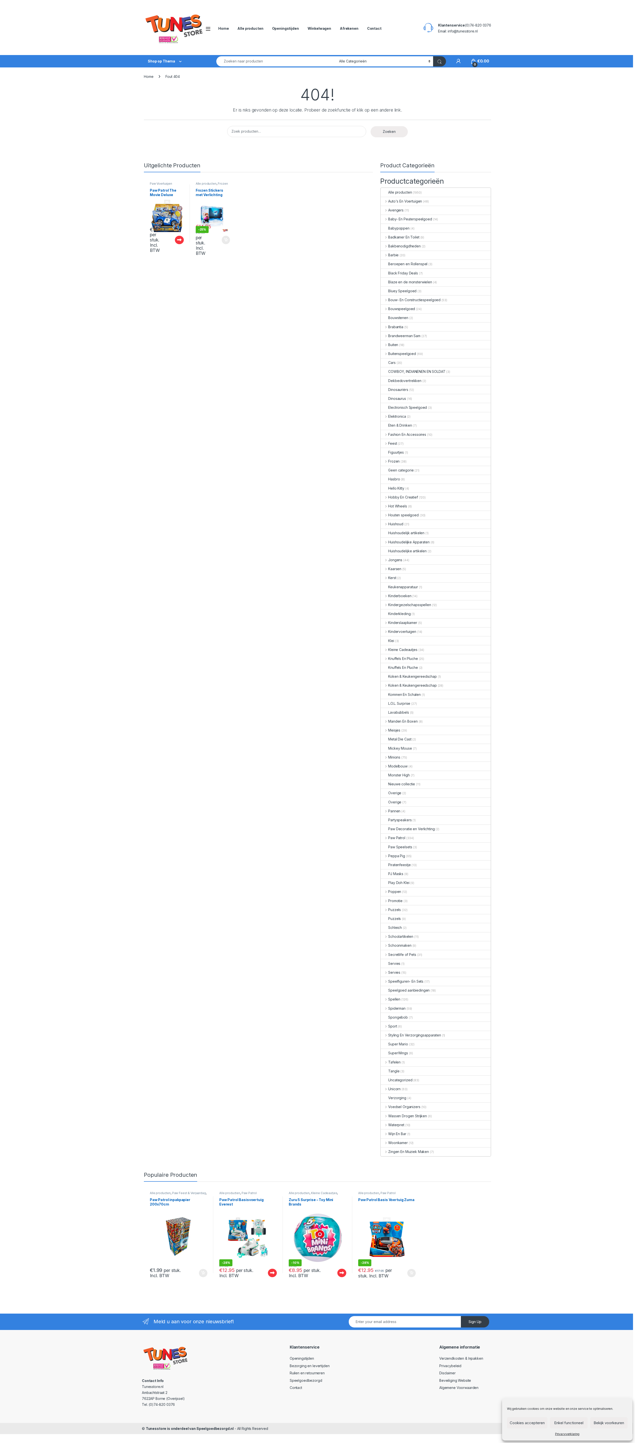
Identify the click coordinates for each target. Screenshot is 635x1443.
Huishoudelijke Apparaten (408, 542)
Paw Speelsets (400, 847)
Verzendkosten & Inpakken (461, 1358)
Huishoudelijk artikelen (406, 533)
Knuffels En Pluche (403, 658)
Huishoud (395, 524)
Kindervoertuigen (402, 631)
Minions (394, 757)
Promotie (395, 901)
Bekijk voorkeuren (609, 1422)
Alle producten (250, 28)
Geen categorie (400, 470)
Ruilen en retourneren (307, 1373)
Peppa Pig (396, 856)
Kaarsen (394, 569)
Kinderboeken (399, 596)
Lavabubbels (398, 712)
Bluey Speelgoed (402, 291)
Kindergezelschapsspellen (409, 605)
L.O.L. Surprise (399, 703)
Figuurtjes (396, 452)
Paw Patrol (396, 838)
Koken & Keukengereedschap (412, 676)
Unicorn (394, 1089)
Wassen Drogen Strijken (407, 1116)
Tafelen (394, 1062)
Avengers (396, 210)
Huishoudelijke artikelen (407, 551)
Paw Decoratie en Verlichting (411, 829)
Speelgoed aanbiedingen (409, 990)
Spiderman (397, 1008)
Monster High (399, 775)
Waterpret (396, 1125)
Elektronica (397, 416)
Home (223, 28)
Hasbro (394, 479)
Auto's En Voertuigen (405, 201)
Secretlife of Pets (402, 954)
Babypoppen (399, 228)
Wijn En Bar (397, 1134)
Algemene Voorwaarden (458, 1387)
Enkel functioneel (568, 1422)
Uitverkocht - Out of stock (174, 240)
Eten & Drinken (400, 425)
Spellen (394, 999)
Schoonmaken (399, 945)
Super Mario (398, 1044)
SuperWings (398, 1053)
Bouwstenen (398, 318)
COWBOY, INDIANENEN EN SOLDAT (416, 371)
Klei (391, 641)
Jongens (395, 560)
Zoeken (389, 131)
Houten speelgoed (403, 515)
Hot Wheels (397, 506)
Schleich (395, 927)
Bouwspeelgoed (401, 309)
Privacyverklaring (567, 1434)
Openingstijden (285, 28)
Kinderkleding (399, 614)
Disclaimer (447, 1373)
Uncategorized (400, 1080)
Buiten (393, 345)
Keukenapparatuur (403, 587)
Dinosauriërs (398, 389)
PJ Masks (395, 874)
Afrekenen (349, 28)
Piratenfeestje (399, 865)
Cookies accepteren (527, 1422)
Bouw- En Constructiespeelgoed (414, 300)
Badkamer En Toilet (403, 237)
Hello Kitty (396, 488)
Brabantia (395, 327)
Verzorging (397, 1098)
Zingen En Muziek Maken (408, 1151)
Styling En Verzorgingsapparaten (414, 1035)
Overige (394, 793)
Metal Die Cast (399, 739)
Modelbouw (398, 766)
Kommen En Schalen (404, 694)
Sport (392, 1026)
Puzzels (394, 910)
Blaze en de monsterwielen (410, 282)
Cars (391, 362)
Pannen (394, 811)
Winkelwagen (319, 28)
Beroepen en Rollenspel (407, 264)
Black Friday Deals (403, 273)
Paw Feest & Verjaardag (189, 1193)
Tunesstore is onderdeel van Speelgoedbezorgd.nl (190, 1428)
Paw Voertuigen (161, 183)
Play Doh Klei (398, 883)
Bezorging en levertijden (310, 1366)
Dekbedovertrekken (404, 381)
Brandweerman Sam (404, 336)
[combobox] (276, 61)
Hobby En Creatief (403, 497)
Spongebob (398, 1017)
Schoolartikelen (400, 936)
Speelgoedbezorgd (306, 1380)
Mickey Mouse (400, 748)
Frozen (223, 183)
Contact (374, 28)
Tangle (393, 1071)
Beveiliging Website (455, 1380)
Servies (394, 963)
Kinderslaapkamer (402, 622)
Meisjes (394, 730)
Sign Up (475, 1322)
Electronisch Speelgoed (407, 407)
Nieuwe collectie (401, 784)
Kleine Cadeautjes (402, 650)
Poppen (394, 891)
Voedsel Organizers (404, 1107)
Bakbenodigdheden (404, 246)
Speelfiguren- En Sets (405, 981)
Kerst (392, 578)
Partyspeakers (400, 820)
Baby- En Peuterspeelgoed (410, 219)
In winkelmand (220, 240)
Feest (392, 443)
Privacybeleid (450, 1366)
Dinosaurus (397, 398)
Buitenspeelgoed (402, 354)
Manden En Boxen (403, 721)
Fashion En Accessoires (407, 434)
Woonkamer (398, 1143)
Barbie (393, 255)
